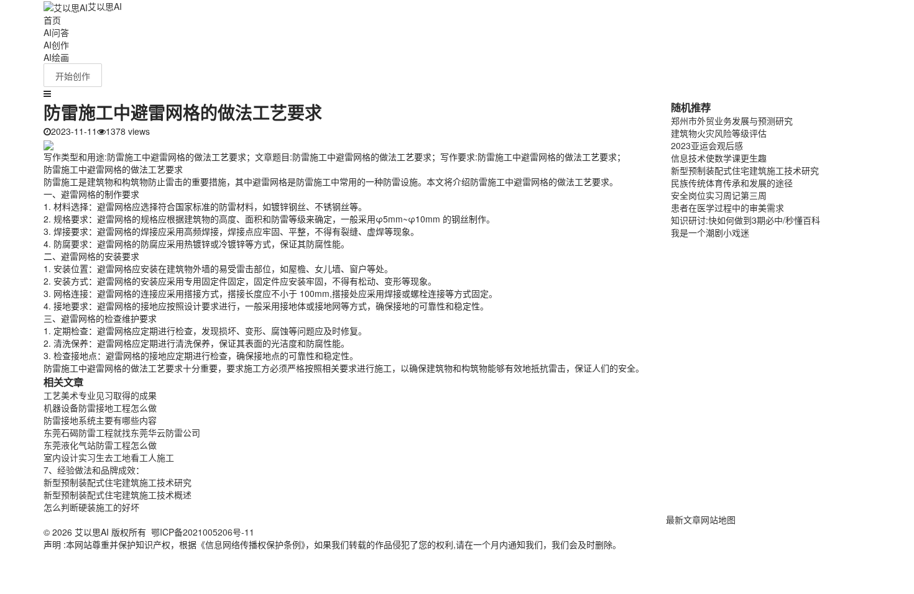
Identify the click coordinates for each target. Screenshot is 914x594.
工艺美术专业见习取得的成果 (100, 395)
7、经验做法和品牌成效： (94, 470)
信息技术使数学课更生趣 (719, 158)
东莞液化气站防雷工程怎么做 (100, 445)
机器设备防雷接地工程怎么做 (100, 407)
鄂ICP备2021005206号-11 (202, 532)
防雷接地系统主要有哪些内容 (100, 420)
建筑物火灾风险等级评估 (719, 133)
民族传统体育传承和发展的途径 (732, 182)
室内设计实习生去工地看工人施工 (109, 457)
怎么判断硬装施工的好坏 (91, 507)
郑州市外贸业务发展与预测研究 (732, 120)
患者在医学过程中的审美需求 (727, 207)
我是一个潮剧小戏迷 (710, 232)
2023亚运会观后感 (707, 145)
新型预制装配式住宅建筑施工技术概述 (118, 494)
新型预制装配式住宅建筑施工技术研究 (118, 482)
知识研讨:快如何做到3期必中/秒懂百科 (745, 220)
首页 (52, 20)
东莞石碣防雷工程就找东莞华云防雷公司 (122, 432)
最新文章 (683, 519)
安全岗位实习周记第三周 (719, 195)
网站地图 (718, 519)
